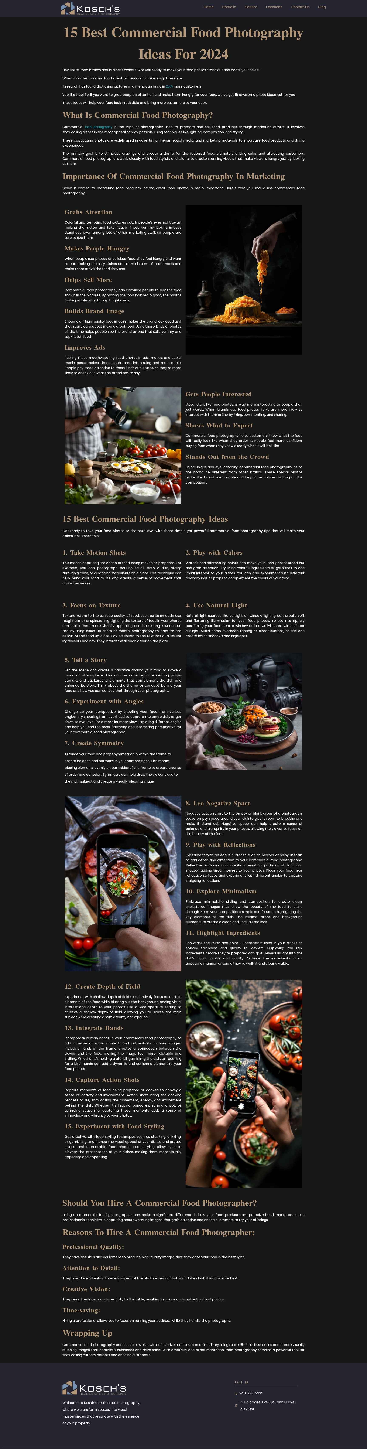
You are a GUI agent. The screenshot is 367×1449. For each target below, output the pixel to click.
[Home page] (90, 8)
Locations (274, 7)
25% (169, 86)
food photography (98, 127)
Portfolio (229, 7)
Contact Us (300, 7)
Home (208, 7)
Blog (322, 7)
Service (251, 7)
